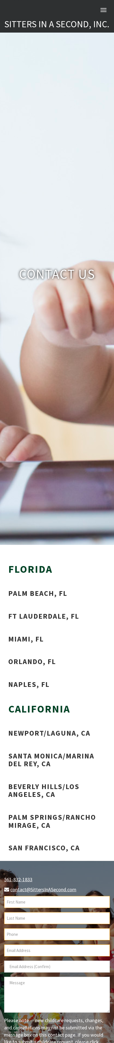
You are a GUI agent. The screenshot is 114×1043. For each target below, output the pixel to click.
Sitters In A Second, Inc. (56, 24)
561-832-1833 (18, 879)
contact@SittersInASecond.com (43, 889)
